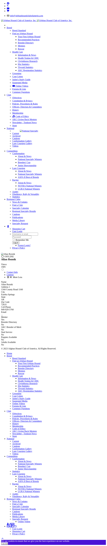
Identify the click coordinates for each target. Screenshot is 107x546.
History (15, 110)
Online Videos (21, 86)
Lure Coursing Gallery (22, 143)
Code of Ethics (22, 116)
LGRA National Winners (29, 189)
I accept (4, 543)
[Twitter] (8, 6)
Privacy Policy (18, 248)
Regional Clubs (13, 199)
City (3, 292)
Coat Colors (17, 76)
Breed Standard (19, 30)
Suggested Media (19, 82)
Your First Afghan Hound (29, 36)
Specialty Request (20, 223)
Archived (16, 136)
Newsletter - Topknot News (24, 122)
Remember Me (22, 240)
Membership (17, 113)
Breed (9, 27)
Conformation (18, 153)
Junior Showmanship (27, 165)
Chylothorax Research (27, 61)
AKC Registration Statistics (30, 70)
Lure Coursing (18, 168)
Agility (15, 192)
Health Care (17, 52)
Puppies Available (9, 337)
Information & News (27, 55)
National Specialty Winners (30, 159)
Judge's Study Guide (21, 79)
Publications (17, 217)
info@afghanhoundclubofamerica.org (26, 16)
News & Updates (19, 202)
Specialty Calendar (20, 208)
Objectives (17, 98)
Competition (12, 151)
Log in (15, 243)
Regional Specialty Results (24, 211)
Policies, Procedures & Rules (25, 104)
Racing (15, 180)
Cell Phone (6, 307)
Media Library (18, 220)
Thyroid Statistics (25, 67)
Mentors (21, 46)
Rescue (21, 49)
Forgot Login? (24, 245)
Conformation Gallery (22, 141)
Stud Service (6, 332)
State (3, 297)
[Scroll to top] (2, 538)
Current (15, 133)
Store (14, 125)
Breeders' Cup (24, 162)
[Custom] (8, 11)
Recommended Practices (28, 39)
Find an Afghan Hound (22, 33)
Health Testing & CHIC (28, 58)
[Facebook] (8, 3)
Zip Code (5, 302)
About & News (24, 156)
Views (4, 264)
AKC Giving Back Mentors (24, 119)
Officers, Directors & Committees (27, 107)
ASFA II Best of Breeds (28, 177)
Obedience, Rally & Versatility (25, 194)
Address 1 (5, 287)
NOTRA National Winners (30, 186)
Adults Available (8, 342)
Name (3, 282)
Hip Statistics (23, 64)
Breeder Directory (26, 43)
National (10, 128)
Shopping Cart (18, 229)
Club (9, 95)
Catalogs (16, 138)
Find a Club (17, 205)
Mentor (4, 317)
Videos (15, 146)
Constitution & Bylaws (22, 101)
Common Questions (21, 92)
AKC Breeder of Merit (11, 327)
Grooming (16, 73)
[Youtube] (8, 8)
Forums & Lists (19, 89)
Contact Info (12, 272)
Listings (10, 274)
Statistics (16, 197)
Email (3, 312)
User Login (17, 231)
